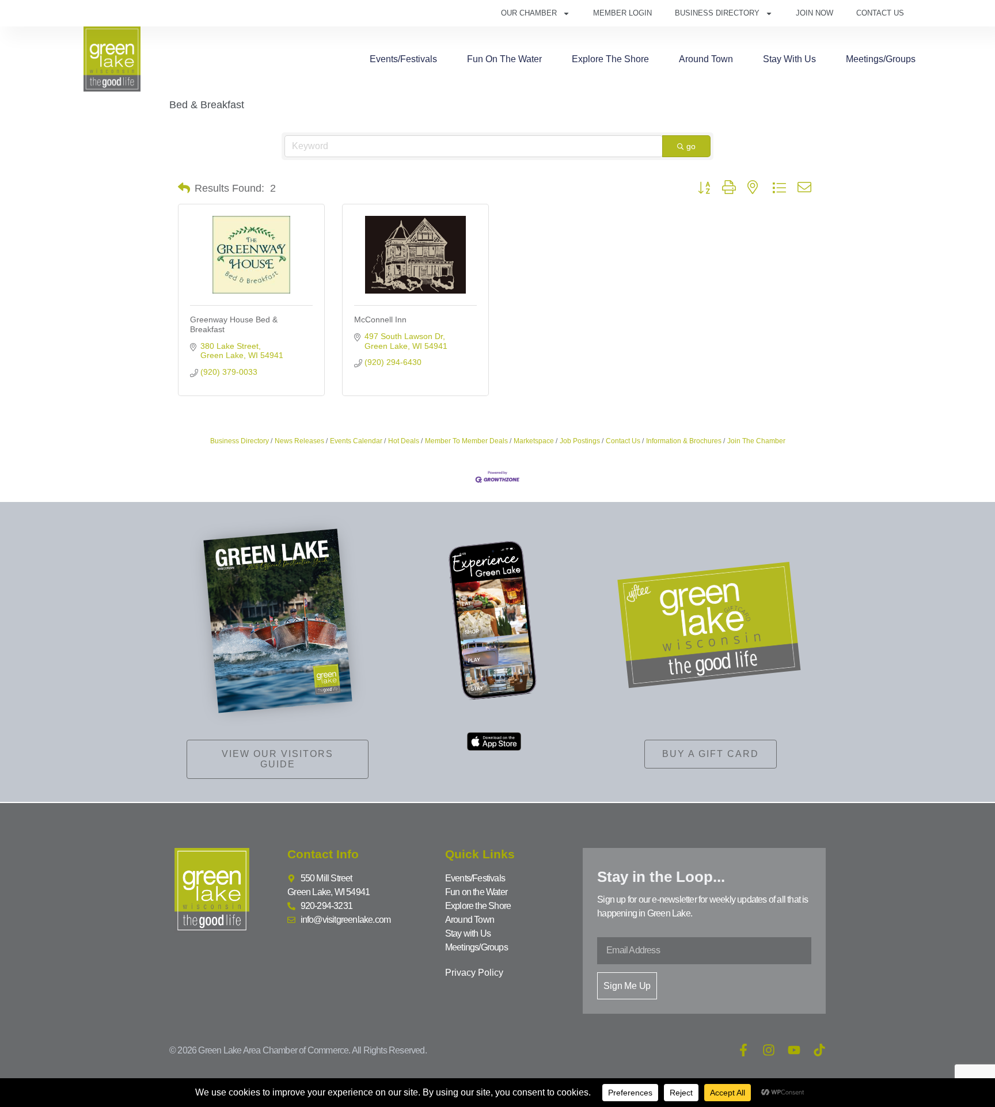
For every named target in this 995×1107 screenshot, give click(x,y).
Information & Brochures (683, 441)
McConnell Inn (380, 319)
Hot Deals (403, 441)
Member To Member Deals (466, 441)
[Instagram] (768, 1050)
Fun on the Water (504, 59)
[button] (184, 188)
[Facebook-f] (743, 1050)
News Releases (299, 441)
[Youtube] (794, 1050)
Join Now (814, 13)
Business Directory (717, 13)
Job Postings (580, 441)
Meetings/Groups (881, 59)
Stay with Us (789, 59)
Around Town (706, 59)
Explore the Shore (610, 59)
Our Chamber (529, 13)
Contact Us (880, 13)
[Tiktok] (819, 1050)
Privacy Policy (474, 972)
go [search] (691, 146)
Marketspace (534, 441)
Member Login (622, 13)
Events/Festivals (403, 59)
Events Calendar (356, 441)
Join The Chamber (756, 441)
